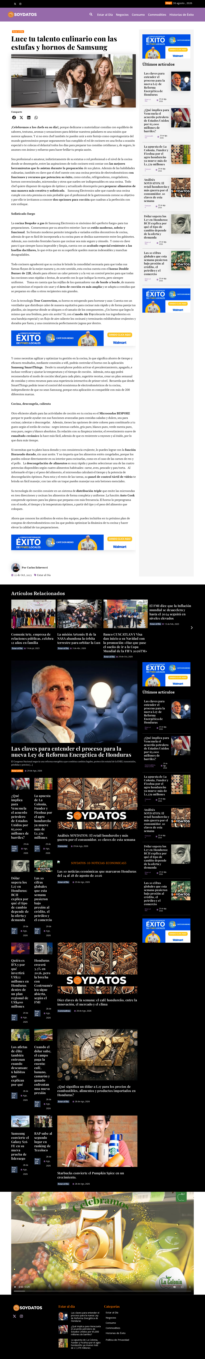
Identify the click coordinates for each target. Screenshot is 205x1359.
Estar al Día (105, 15)
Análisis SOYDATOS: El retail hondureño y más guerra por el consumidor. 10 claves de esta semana (156, 190)
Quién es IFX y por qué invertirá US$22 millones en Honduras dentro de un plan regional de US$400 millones (20, 983)
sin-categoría (156, 652)
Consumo (138, 15)
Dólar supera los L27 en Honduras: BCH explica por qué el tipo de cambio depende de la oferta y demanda (156, 226)
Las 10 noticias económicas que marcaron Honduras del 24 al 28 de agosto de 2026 (96, 873)
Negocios (122, 15)
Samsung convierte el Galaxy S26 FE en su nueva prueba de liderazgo (20, 1145)
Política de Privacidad (117, 1339)
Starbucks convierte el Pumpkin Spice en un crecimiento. (90, 1175)
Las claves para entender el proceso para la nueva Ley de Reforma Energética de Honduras (154, 83)
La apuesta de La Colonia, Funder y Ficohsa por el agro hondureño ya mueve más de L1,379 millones (156, 155)
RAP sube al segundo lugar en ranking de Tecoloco (43, 1141)
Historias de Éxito (181, 15)
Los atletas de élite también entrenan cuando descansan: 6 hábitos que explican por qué (19, 1065)
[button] (14, 117)
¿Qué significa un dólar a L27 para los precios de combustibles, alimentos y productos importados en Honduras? (96, 1090)
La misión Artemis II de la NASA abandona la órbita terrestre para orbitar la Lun (32, 638)
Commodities (157, 15)
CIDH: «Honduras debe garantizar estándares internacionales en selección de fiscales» (170, 640)
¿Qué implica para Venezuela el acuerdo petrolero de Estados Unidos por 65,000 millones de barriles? (156, 120)
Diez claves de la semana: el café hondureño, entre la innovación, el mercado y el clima (97, 1002)
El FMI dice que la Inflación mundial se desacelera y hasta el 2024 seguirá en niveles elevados (124, 611)
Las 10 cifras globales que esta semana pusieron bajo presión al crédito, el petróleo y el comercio (155, 263)
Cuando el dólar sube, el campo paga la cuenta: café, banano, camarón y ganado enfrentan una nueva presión (42, 1070)
